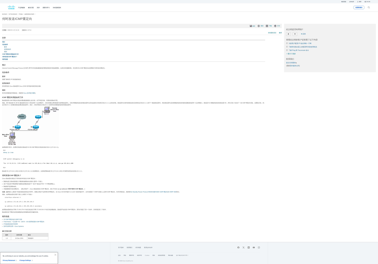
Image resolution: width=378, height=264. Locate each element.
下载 (270, 26)
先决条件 (5, 44)
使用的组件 (7, 49)
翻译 (280, 33)
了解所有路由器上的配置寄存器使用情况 (303, 47)
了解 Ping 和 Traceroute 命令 (299, 50)
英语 (262, 26)
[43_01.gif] (30, 145)
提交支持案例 (291, 63)
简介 (3, 42)
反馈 (304, 34)
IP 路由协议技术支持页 (11, 224)
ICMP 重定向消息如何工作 (10, 54)
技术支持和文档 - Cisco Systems (14, 226)
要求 (5, 47)
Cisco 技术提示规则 (29, 93)
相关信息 (5, 59)
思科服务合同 (294, 66)
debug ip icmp (8, 152)
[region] (29, 258)
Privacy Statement (9, 260)
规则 (5, 51)
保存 (253, 26)
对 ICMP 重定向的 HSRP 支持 (13, 219)
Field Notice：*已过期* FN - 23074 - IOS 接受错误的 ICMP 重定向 (24, 221)
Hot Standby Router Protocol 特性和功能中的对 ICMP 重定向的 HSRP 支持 (153, 192)
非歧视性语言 (272, 33)
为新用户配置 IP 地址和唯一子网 (300, 43)
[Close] (55, 255)
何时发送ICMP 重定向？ (9, 56)
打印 (278, 26)
